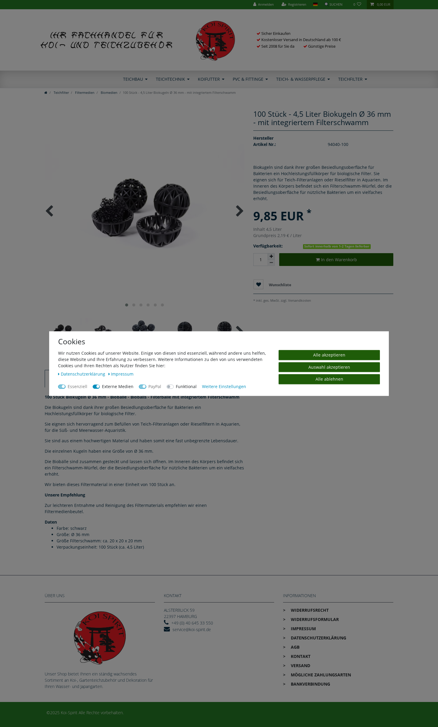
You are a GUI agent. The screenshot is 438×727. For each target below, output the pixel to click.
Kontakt (300, 656)
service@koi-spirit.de (192, 629)
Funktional (186, 386)
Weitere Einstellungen (224, 386)
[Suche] (335, 4)
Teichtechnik (170, 79)
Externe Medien (117, 386)
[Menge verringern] (271, 263)
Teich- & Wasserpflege (300, 79)
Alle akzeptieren (329, 355)
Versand (300, 665)
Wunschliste (279, 284)
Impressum (303, 628)
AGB (294, 647)
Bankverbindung (310, 684)
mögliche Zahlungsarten (320, 675)
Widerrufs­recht (309, 610)
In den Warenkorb (338, 259)
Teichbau (133, 79)
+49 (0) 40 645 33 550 (192, 623)
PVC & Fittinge (248, 79)
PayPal (154, 386)
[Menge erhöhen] (271, 256)
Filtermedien (84, 92)
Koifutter (209, 79)
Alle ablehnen (329, 379)
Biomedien (108, 92)
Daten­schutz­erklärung (318, 638)
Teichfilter (350, 79)
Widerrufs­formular (314, 619)
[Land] (315, 4)
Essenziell (77, 386)
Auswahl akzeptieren (329, 367)
